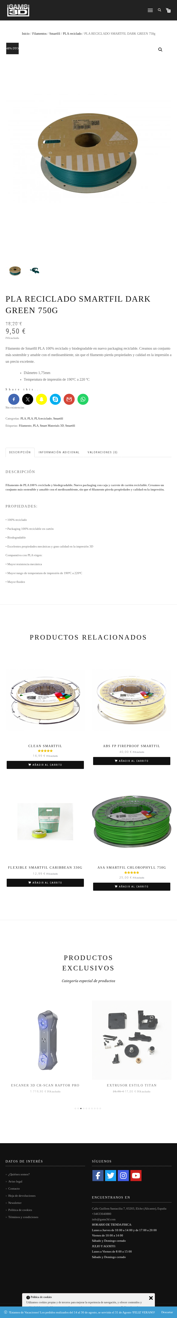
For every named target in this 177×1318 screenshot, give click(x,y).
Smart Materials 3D (52, 425)
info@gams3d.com (103, 1219)
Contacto (14, 1188)
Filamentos (39, 33)
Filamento (25, 425)
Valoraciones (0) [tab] (103, 452)
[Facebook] (97, 1175)
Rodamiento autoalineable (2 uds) (131, 1085)
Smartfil (54, 33)
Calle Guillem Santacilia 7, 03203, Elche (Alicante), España (129, 1208)
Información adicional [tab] (59, 452)
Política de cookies (20, 1210)
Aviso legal (15, 1181)
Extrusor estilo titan (45, 1085)
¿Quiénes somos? (19, 1174)
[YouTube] (136, 1175)
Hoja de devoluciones (21, 1195)
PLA (23, 418)
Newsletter (14, 1203)
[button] (160, 49)
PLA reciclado (72, 33)
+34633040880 (101, 1214)
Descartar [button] (167, 1312)
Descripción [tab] (20, 452)
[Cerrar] (151, 1298)
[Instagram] (123, 1175)
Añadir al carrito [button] (47, 764)
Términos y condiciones (23, 1217)
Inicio (26, 33)
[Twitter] (110, 1175)
